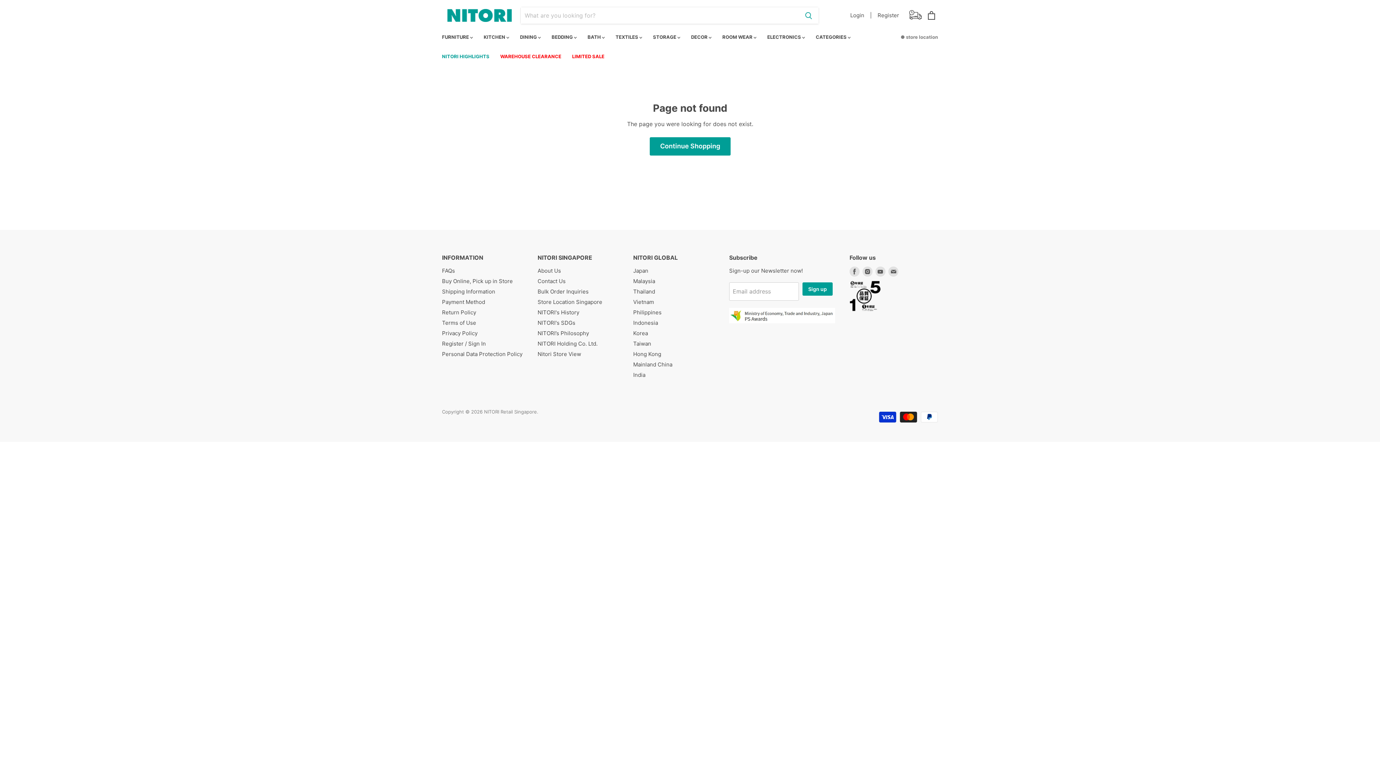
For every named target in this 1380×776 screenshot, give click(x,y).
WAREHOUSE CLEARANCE (530, 56)
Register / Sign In (464, 343)
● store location (919, 37)
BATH (595, 37)
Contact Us (552, 281)
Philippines (647, 312)
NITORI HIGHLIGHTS (465, 56)
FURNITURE (456, 37)
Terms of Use (459, 322)
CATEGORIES (832, 37)
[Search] (808, 15)
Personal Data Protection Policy (482, 354)
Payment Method (463, 302)
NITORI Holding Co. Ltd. (568, 343)
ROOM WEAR (738, 37)
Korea (640, 333)
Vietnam (643, 302)
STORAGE (665, 37)
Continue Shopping (690, 146)
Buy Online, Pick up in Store (477, 281)
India (639, 374)
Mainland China (652, 364)
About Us (549, 270)
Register (888, 15)
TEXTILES (627, 37)
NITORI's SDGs (556, 322)
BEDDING (563, 37)
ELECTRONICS (784, 37)
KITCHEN (495, 37)
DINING (529, 37)
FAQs (448, 270)
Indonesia (645, 322)
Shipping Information (468, 291)
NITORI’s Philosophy (563, 333)
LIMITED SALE (588, 56)
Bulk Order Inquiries (563, 291)
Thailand (644, 291)
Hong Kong (647, 354)
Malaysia (644, 281)
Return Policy (459, 312)
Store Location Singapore (570, 302)
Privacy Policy (460, 333)
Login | (861, 15)
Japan (640, 270)
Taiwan (642, 343)
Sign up (817, 289)
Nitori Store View (559, 354)
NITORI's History (558, 312)
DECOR (700, 37)
